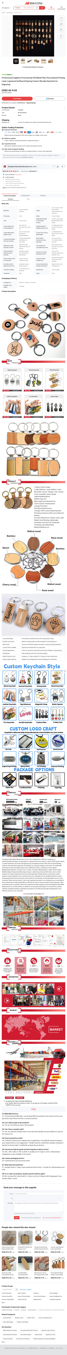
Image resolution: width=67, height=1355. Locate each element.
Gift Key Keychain (8, 1339)
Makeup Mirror (37, 1299)
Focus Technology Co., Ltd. (22, 1348)
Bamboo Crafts (19, 1318)
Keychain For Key (50, 1334)
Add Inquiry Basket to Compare (33, 67)
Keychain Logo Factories (48, 1330)
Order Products (22, 1293)
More (3, 1342)
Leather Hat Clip (22, 1299)
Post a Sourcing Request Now (52, 1217)
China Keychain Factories (10, 1334)
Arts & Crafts (9, 12)
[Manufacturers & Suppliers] (33, 3)
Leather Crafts (31, 1318)
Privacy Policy (59, 1348)
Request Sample (31, 102)
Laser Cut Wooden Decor (45, 1318)
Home (3, 12)
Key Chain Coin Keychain (23, 1339)
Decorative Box (7, 1318)
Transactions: (29, 171)
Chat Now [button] (51, 99)
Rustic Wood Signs (8, 1322)
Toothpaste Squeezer (55, 1299)
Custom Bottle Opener (40, 1296)
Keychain (36, 1293)
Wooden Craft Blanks (22, 1322)
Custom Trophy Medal (8, 1299)
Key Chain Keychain (26, 1334)
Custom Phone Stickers (24, 1296)
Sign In (4, 187)
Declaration (51, 1348)
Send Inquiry (17, 98)
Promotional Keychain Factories (29, 1330)
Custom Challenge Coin (55, 1296)
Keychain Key (38, 1334)
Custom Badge (53, 1293)
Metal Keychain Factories (10, 1330)
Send (16, 1217)
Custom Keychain (6, 1293)
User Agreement (43, 1348)
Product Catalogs (26, 1289)
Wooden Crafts (17, 12)
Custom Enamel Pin (7, 1296)
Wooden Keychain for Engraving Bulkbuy (44, 1339)
